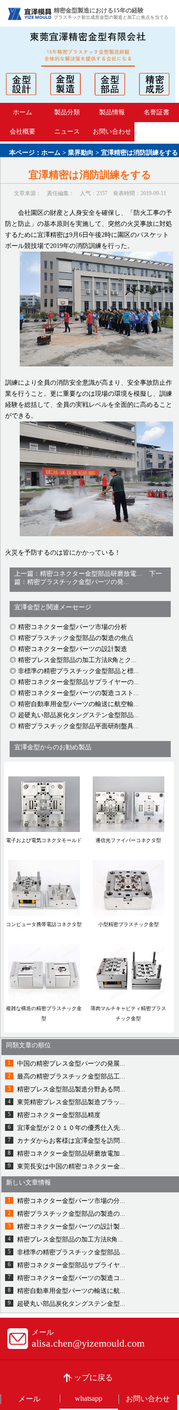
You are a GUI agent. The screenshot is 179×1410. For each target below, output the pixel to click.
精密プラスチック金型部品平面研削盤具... (78, 726)
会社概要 (22, 131)
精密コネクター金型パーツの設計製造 (72, 649)
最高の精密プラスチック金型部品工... (71, 1076)
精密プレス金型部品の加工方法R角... (70, 1239)
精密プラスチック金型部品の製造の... (71, 1213)
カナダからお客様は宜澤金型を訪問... (71, 1140)
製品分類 (67, 112)
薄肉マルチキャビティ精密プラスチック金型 (128, 1013)
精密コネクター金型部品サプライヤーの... (78, 682)
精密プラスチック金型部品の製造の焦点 (76, 638)
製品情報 (112, 112)
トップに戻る (89, 1377)
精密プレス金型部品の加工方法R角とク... (77, 660)
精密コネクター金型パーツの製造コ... (71, 1278)
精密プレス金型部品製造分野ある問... (71, 1089)
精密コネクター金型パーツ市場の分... (71, 1200)
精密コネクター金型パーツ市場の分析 (72, 627)
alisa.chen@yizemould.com (88, 1343)
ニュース (67, 131)
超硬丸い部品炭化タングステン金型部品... (78, 715)
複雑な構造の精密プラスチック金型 (44, 1013)
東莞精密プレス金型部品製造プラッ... (71, 1102)
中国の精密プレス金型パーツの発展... (71, 1063)
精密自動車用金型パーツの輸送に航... (71, 1290)
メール (29, 1399)
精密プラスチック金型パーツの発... (78, 582)
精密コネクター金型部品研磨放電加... (71, 1153)
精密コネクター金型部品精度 (59, 1115)
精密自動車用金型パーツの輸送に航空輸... (78, 704)
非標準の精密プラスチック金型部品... (71, 1252)
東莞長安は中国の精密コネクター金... (71, 1166)
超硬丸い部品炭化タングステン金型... (71, 1303)
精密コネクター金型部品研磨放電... (91, 573)
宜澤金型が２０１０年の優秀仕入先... (71, 1127)
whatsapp (88, 1398)
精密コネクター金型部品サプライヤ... (71, 1265)
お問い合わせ (112, 131)
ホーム (22, 112)
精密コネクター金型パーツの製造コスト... (78, 693)
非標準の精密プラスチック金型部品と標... (78, 671)
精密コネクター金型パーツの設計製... (71, 1226)
